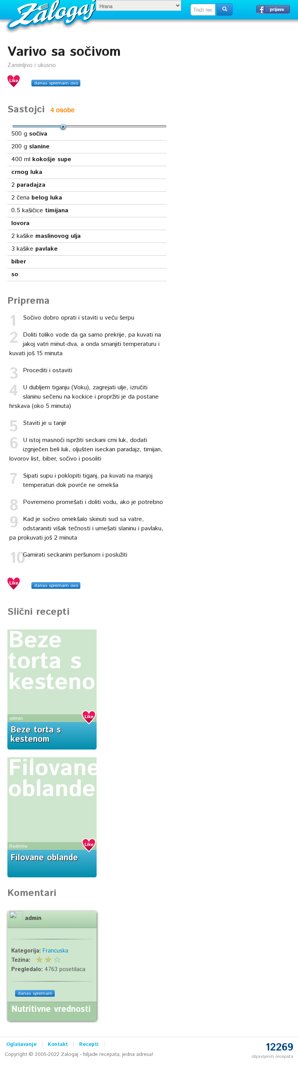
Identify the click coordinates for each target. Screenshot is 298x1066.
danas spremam (35, 993)
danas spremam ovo (56, 83)
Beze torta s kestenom (61, 661)
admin (16, 718)
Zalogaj (52, 14)
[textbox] (203, 9)
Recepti (89, 1044)
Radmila (18, 846)
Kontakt (58, 1044)
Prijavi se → (273, 9)
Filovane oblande (54, 779)
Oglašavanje (21, 1044)
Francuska (55, 951)
